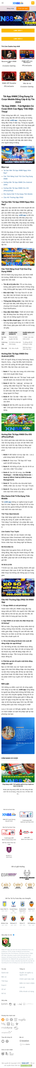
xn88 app (13, 120)
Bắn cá (3, 977)
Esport (3, 985)
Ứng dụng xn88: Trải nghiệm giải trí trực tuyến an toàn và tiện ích (18, 785)
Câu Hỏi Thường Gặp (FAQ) (13, 197)
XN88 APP (25, 1063)
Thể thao (4, 981)
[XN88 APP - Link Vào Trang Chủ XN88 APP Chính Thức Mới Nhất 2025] (18, 3)
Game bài (4, 973)
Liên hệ (22, 987)
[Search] (32, 3)
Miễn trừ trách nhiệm (27, 983)
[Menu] (2, 2)
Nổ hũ (3, 993)
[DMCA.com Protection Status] (26, 1065)
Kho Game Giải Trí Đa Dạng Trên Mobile (17, 194)
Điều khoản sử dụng (26, 991)
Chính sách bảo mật (26, 979)
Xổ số (3, 989)
